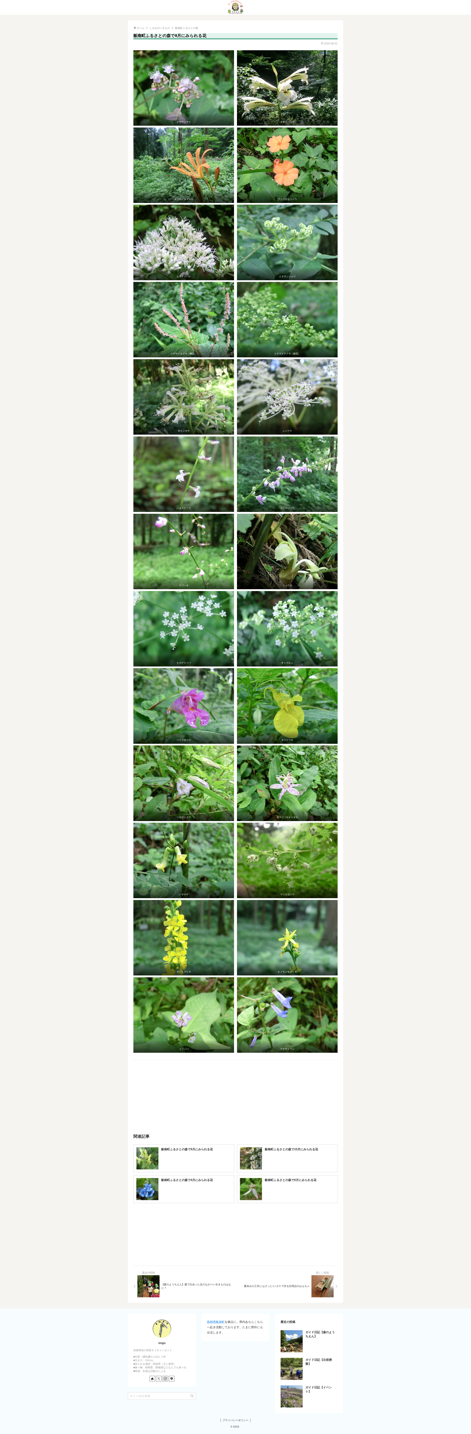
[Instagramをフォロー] (165, 1378)
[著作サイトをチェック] (152, 1378)
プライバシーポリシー (235, 1420)
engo (162, 1343)
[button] (192, 1396)
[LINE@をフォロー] (171, 1378)
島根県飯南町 (216, 1321)
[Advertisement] (184, 1091)
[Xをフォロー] (159, 1378)
